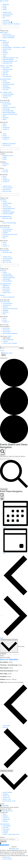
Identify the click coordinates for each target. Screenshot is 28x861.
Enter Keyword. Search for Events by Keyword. (12, 456)
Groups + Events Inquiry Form (11, 834)
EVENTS (2, 295)
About (4, 814)
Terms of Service (7, 859)
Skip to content (4, 1)
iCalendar (5, 794)
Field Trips (5, 827)
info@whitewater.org (6, 810)
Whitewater (6, 4)
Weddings (5, 831)
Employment (6, 819)
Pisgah (4, 7)
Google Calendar (7, 792)
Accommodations (5, 250)
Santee (5, 9)
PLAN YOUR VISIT (5, 102)
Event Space (6, 829)
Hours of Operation (9, 659)
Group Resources (4, 824)
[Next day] (15, 615)
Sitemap (5, 821)
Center (5, 6)
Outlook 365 (6, 795)
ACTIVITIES (3, 40)
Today (1, 638)
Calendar (5, 816)
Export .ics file (7, 799)
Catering (5, 832)
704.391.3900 (4, 805)
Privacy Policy (7, 857)
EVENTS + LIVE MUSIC (6, 66)
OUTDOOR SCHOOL (5, 79)
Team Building (6, 825)
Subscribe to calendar (6, 770)
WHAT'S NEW (3, 32)
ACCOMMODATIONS (5, 216)
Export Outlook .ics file (9, 801)
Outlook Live (6, 797)
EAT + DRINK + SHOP (6, 92)
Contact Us (6, 817)
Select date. (21, 646)
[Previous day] (15, 575)
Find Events (4, 489)
